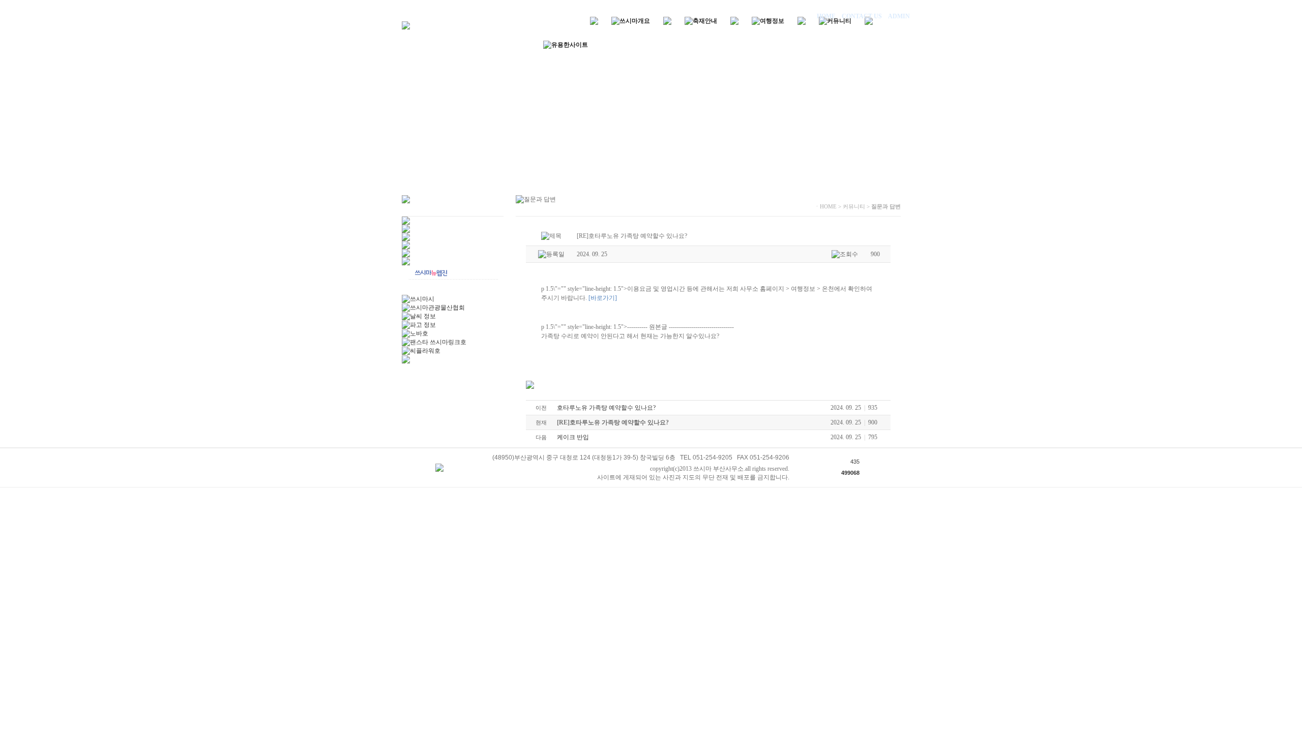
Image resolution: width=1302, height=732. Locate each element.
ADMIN (898, 16)
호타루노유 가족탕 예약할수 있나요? (606, 407)
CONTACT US (861, 16)
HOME (827, 16)
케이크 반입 (573, 437)
